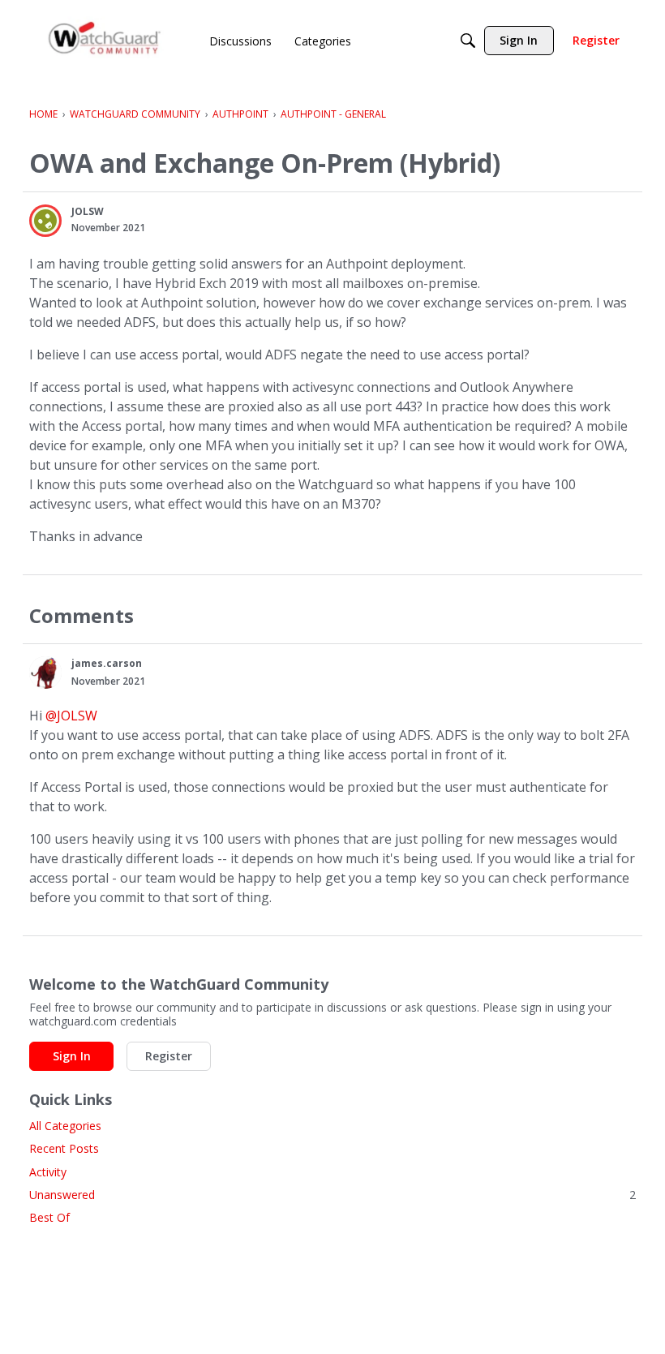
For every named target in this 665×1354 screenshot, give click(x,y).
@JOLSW (71, 715)
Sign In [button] (72, 1056)
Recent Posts (64, 1148)
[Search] (468, 40)
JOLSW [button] (87, 211)
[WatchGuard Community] (105, 41)
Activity (47, 1172)
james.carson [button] (106, 663)
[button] (45, 220)
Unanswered (332, 1194)
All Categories (65, 1125)
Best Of (49, 1217)
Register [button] (168, 1056)
